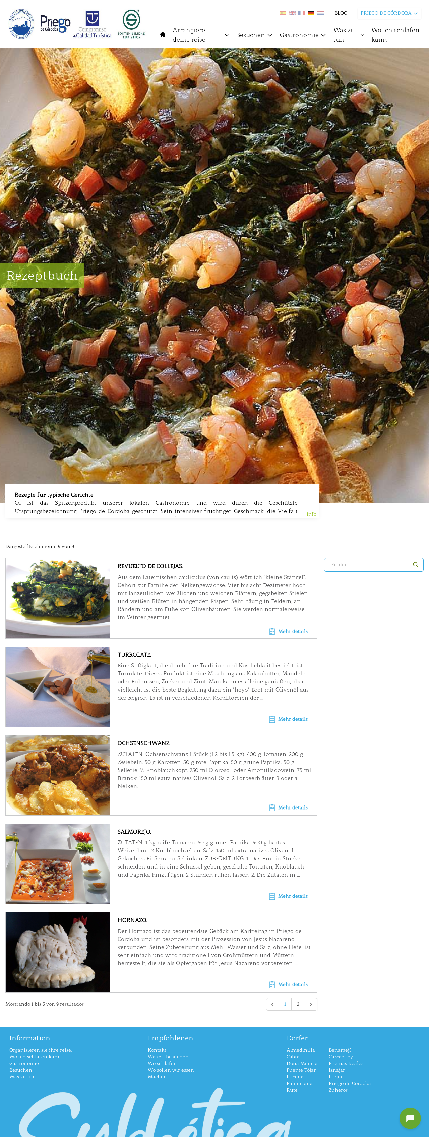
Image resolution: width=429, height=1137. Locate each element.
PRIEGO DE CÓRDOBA (386, 13)
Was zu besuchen (168, 1057)
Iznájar (337, 1070)
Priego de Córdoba (350, 1083)
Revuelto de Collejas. (150, 566)
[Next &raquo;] (311, 1004)
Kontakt (157, 1050)
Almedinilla (301, 1050)
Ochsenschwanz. (144, 743)
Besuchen (250, 35)
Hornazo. (132, 920)
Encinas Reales (346, 1063)
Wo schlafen (162, 1063)
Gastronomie (299, 35)
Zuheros (338, 1090)
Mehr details (293, 631)
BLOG (340, 13)
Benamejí (340, 1050)
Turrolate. (134, 655)
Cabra (293, 1057)
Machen (157, 1077)
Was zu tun (344, 34)
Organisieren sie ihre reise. (40, 1050)
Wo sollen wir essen (171, 1070)
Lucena (295, 1077)
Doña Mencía (302, 1063)
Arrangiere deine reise (189, 34)
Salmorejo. (134, 832)
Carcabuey (341, 1057)
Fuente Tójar (301, 1070)
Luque (336, 1077)
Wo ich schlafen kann (395, 34)
